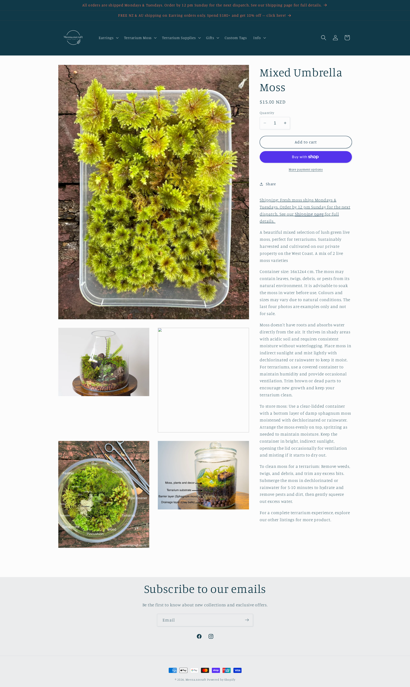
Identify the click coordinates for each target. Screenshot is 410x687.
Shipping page (309, 214)
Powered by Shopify (221, 679)
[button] (108, 37)
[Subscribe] (247, 620)
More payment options (306, 169)
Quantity (267, 113)
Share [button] (271, 184)
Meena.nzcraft (196, 679)
